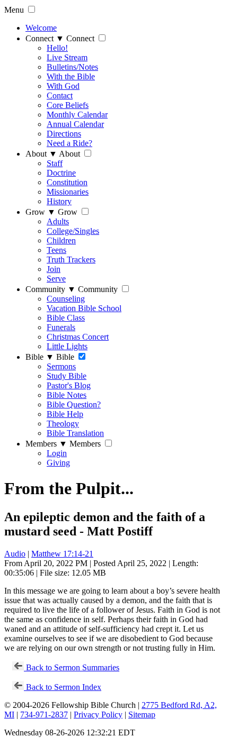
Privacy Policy (98, 714)
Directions (64, 133)
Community (50, 289)
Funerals (61, 327)
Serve (56, 278)
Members (46, 443)
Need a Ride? (69, 143)
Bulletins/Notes (72, 66)
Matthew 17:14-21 (62, 553)
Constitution (67, 182)
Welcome (41, 27)
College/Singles (73, 230)
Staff (55, 163)
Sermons (61, 366)
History (59, 201)
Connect (44, 38)
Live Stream (67, 57)
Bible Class (66, 317)
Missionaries (68, 191)
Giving (58, 462)
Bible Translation (75, 433)
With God (63, 85)
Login (57, 453)
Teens (56, 249)
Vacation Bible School (84, 308)
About (41, 153)
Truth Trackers (71, 259)
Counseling (66, 298)
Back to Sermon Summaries (71, 667)
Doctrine (61, 172)
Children (61, 240)
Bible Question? (74, 404)
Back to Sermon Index (62, 687)
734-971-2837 (44, 714)
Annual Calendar (75, 124)
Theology (63, 423)
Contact (60, 95)
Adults (58, 221)
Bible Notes (66, 394)
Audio (14, 553)
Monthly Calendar (77, 114)
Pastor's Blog (69, 385)
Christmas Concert (78, 336)
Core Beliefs (68, 105)
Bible (39, 356)
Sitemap (141, 714)
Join (53, 269)
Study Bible (66, 375)
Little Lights (67, 346)
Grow (40, 211)
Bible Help (65, 414)
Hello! (57, 47)
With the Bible (71, 76)
